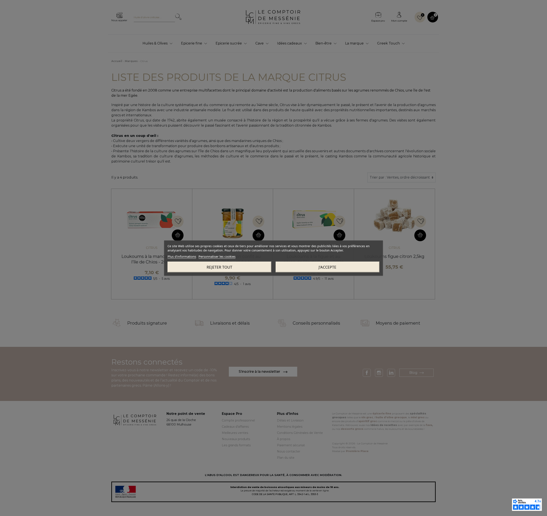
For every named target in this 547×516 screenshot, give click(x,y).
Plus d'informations (182, 256)
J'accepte (327, 266)
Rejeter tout (219, 266)
